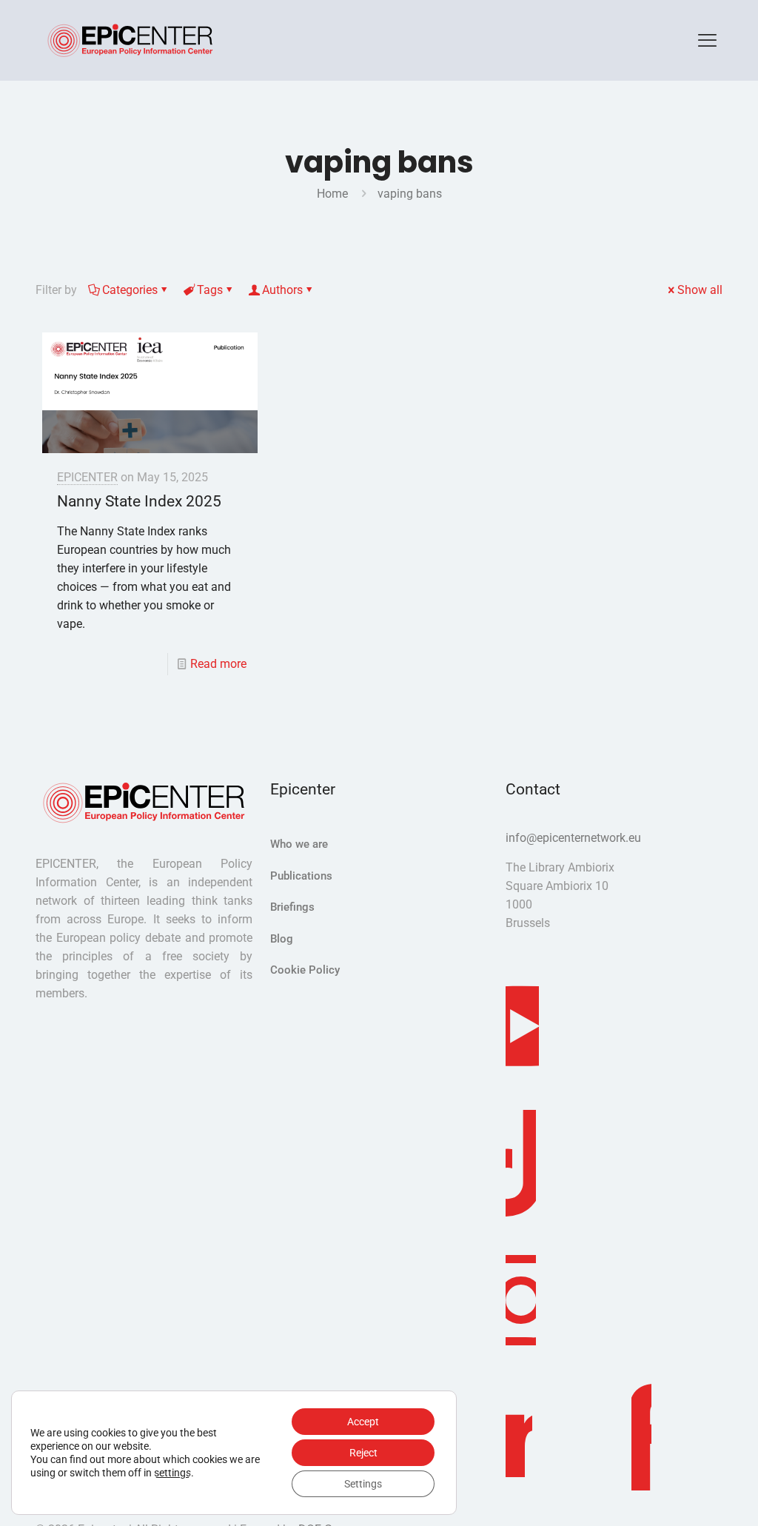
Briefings (292, 907)
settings (172, 1473)
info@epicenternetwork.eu (573, 838)
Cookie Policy (305, 970)
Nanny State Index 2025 (139, 501)
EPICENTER (87, 477)
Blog (281, 939)
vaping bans (410, 194)
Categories (130, 290)
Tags (210, 290)
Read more (218, 664)
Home (332, 194)
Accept (363, 1422)
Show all (699, 290)
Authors (282, 290)
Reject (363, 1453)
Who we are (299, 844)
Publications (301, 876)
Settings (363, 1484)
